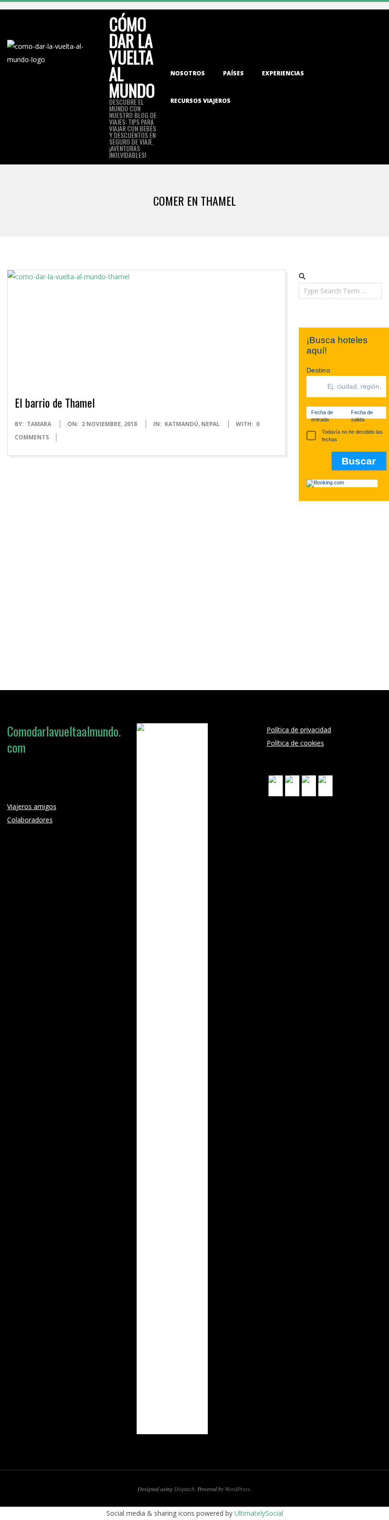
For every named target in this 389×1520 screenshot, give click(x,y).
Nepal (210, 424)
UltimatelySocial (258, 1513)
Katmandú (181, 424)
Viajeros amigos (31, 806)
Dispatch (184, 1489)
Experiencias (283, 73)
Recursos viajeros (200, 101)
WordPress (237, 1489)
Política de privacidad (299, 729)
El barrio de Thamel (55, 402)
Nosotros (187, 73)
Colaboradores (30, 819)
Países (233, 73)
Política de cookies (295, 742)
